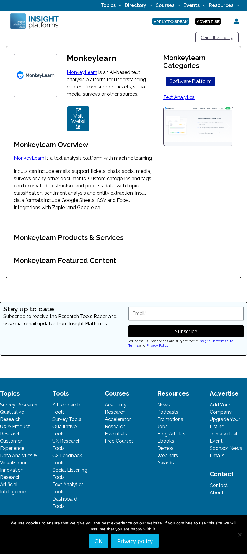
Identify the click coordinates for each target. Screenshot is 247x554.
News (163, 405)
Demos (165, 448)
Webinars (167, 455)
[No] (239, 535)
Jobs (162, 426)
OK (98, 541)
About (217, 492)
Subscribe (186, 331)
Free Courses (119, 441)
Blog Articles (171, 434)
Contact (219, 485)
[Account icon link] (236, 21)
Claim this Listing (217, 37)
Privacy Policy (157, 345)
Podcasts (167, 412)
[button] (119, 5)
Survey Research (18, 405)
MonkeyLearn (82, 72)
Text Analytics (179, 97)
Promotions (170, 419)
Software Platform (191, 81)
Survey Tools (66, 419)
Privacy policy (135, 541)
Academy (116, 405)
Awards (165, 463)
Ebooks (165, 441)
